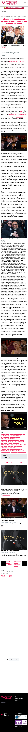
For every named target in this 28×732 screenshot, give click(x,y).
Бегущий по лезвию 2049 (7, 444)
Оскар (18, 438)
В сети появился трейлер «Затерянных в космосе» (17, 563)
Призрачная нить (18, 446)
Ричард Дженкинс (19, 440)
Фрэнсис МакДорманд (15, 435)
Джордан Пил (4, 446)
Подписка (16, 700)
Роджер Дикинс (13, 441)
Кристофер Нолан (5, 434)
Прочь (24, 444)
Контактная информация (19, 698)
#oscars (11, 114)
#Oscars (22, 111)
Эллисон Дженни (5, 441)
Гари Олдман (16, 444)
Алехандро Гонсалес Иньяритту (17, 434)
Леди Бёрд (12, 450)
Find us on (6, 714)
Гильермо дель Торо (15, 437)
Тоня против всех (20, 450)
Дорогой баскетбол (5, 452)
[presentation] (6, 659)
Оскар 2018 (10, 446)
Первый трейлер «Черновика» (9, 563)
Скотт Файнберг (11, 47)
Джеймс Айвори (15, 452)
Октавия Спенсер (12, 438)
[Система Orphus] (9, 574)
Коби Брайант (22, 452)
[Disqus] (14, 596)
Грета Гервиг (21, 441)
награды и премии (5, 437)
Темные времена (11, 447)
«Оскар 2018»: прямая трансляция (10, 550)
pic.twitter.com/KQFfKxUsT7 (19, 114)
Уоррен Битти (16, 443)
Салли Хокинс (4, 440)
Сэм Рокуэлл (4, 438)
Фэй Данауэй (4, 443)
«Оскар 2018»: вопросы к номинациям (11, 486)
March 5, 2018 (19, 117)
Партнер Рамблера (18, 726)
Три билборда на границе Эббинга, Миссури (11, 449)
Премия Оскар (11, 440)
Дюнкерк (10, 443)
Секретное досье (5, 450)
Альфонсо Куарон (5, 435)
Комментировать (6, 495)
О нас (15, 696)
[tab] (6, 659)
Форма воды (4, 447)
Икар (21, 444)
